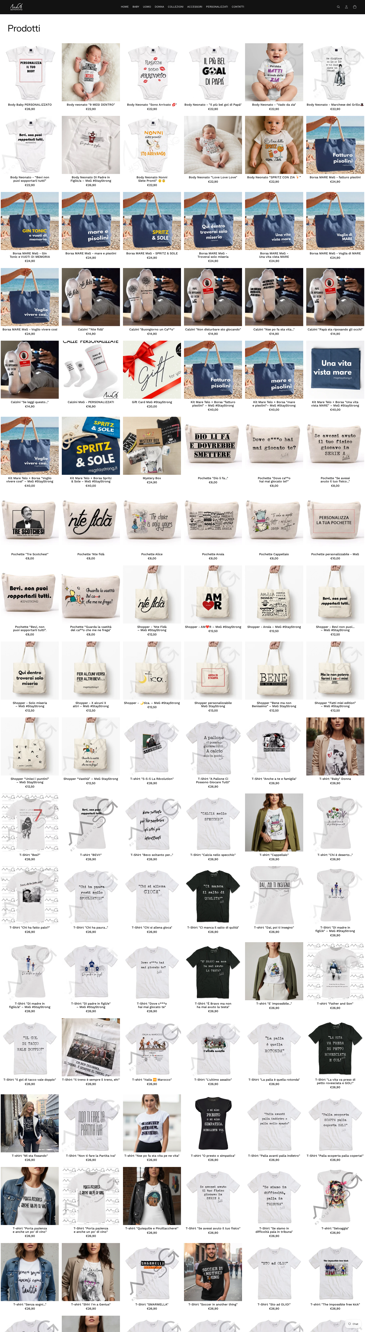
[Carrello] (355, 7)
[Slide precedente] (6, 72)
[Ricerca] (338, 7)
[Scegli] (53, 95)
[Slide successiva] (53, 72)
